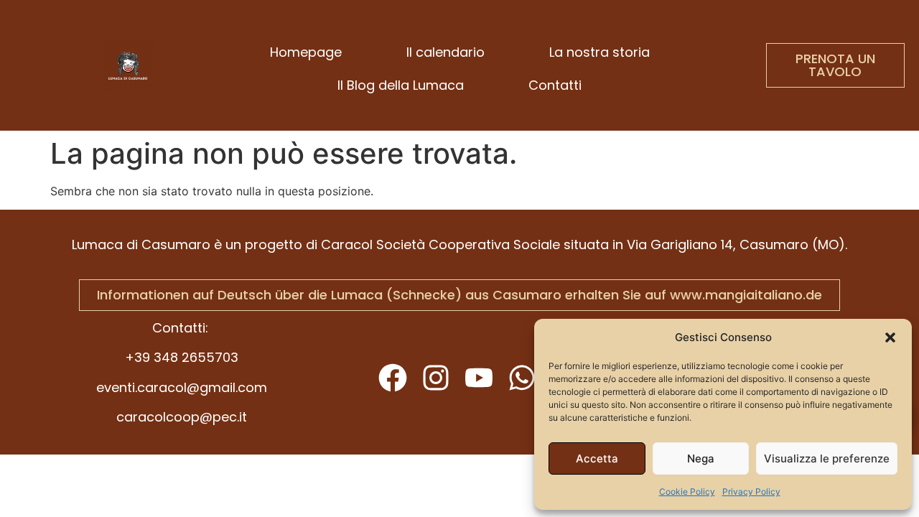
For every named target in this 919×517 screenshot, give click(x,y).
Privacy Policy (751, 491)
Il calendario (445, 52)
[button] (890, 337)
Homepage (306, 52)
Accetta (597, 458)
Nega (700, 458)
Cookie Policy (687, 491)
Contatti (555, 85)
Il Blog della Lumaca (400, 85)
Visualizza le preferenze (827, 458)
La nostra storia (599, 52)
